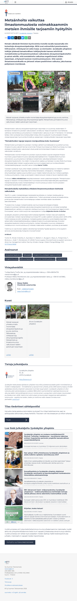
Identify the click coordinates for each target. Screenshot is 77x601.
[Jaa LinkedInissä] (12, 38)
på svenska (22, 592)
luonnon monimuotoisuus (45, 259)
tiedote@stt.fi (9, 569)
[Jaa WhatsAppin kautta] (26, 38)
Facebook (8, 579)
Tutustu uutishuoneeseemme (20, 542)
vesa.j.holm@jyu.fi (24, 291)
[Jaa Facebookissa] (9, 38)
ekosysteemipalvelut (13, 255)
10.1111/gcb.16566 (10, 244)
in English (15, 592)
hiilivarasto (27, 255)
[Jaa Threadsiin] (19, 38)
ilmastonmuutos (11, 259)
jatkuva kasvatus (26, 259)
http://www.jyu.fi (25, 379)
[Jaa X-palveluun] (15, 38)
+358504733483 (28, 289)
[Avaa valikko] (16, 2)
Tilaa (8, 420)
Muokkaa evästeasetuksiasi (14, 585)
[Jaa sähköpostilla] (29, 38)
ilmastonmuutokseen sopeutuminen (47, 255)
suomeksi (8, 592)
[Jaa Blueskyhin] (22, 38)
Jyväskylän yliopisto (26, 33)
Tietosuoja (8, 582)
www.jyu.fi (15, 399)
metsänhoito (61, 259)
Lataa (8, 355)
